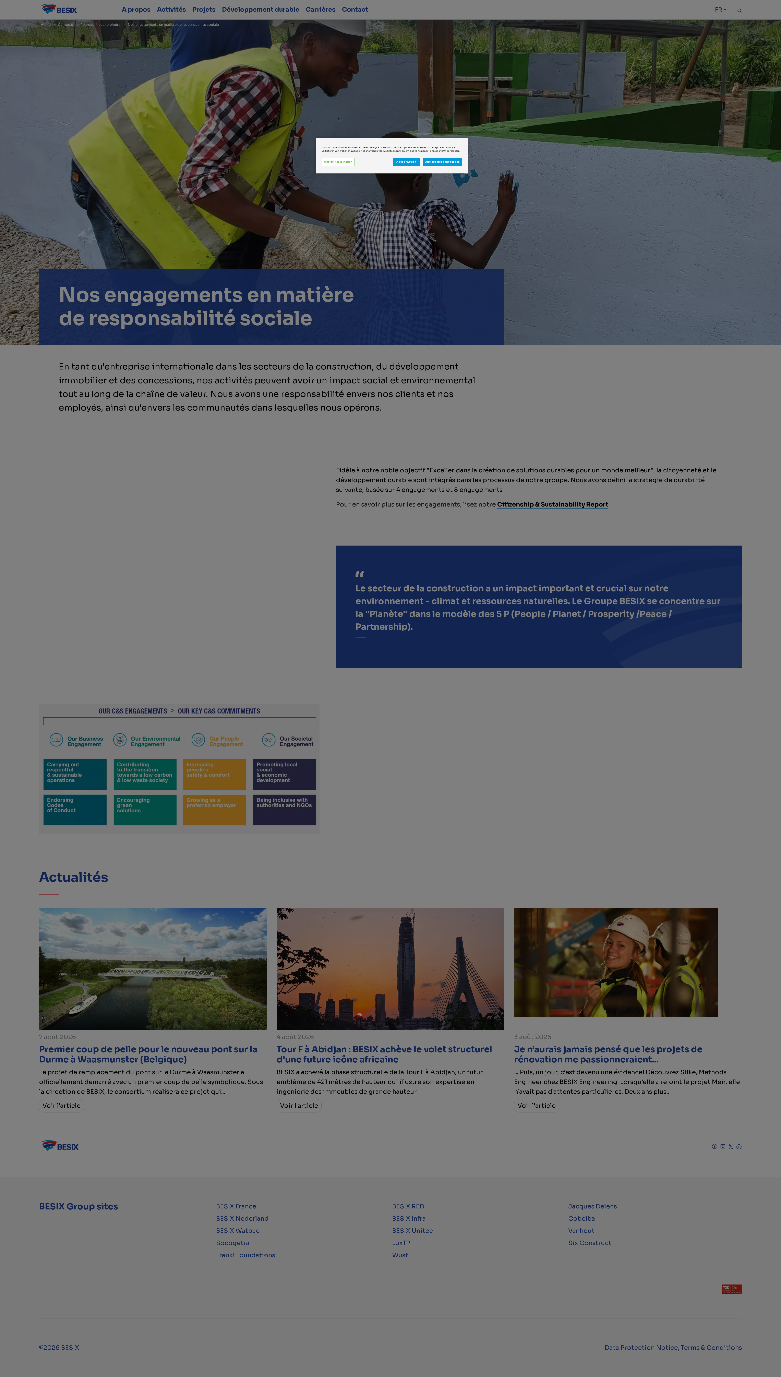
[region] (392, 155)
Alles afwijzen (406, 161)
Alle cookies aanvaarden (442, 161)
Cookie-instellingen (338, 161)
